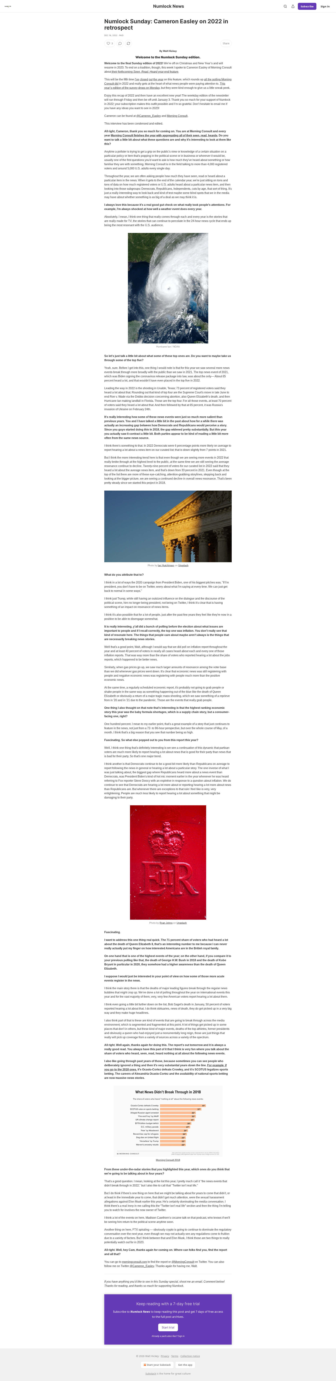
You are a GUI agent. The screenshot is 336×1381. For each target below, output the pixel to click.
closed (144, 79)
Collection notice (190, 1356)
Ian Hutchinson (166, 565)
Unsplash (183, 565)
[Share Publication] (292, 6)
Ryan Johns (166, 922)
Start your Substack (159, 1364)
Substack (150, 1373)
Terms (174, 1356)
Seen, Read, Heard (145, 71)
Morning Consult (177, 115)
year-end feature (167, 71)
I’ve (137, 79)
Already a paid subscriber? (168, 1336)
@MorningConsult (183, 1261)
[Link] (99, 57)
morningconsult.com (134, 1261)
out (151, 79)
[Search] (285, 6)
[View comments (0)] (120, 43)
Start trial (168, 1327)
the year (158, 79)
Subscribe (307, 6)
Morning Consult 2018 (168, 1160)
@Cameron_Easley (148, 115)
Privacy (165, 1356)
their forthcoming (122, 71)
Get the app (185, 1364)
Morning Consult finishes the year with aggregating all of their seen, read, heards (164, 135)
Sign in (325, 6)
